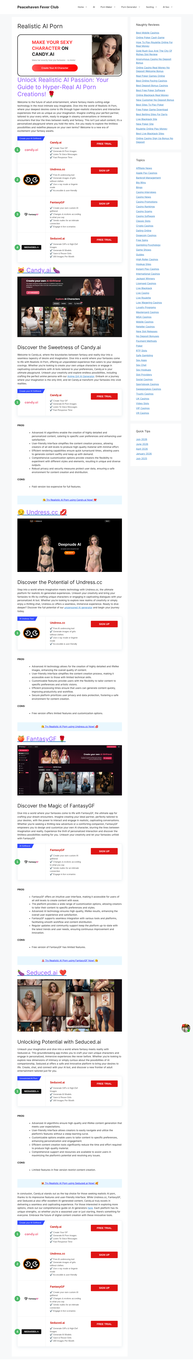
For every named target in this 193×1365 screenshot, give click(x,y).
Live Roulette (143, 297)
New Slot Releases (146, 331)
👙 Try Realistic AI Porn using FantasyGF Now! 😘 (70, 960)
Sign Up (104, 170)
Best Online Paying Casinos (151, 80)
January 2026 (144, 453)
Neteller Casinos (145, 326)
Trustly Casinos (144, 393)
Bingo (139, 187)
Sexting (150, 7)
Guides (140, 254)
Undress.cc (57, 169)
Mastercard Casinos (147, 312)
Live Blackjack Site (146, 119)
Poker (139, 345)
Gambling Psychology (148, 245)
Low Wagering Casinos (149, 302)
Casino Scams (144, 211)
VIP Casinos (143, 408)
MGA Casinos (143, 317)
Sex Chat (141, 365)
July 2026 (141, 439)
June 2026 (142, 444)
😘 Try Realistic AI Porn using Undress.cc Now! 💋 (69, 726)
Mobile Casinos (144, 321)
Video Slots (142, 403)
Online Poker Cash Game (150, 37)
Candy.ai (56, 142)
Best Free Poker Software (150, 90)
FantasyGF (57, 202)
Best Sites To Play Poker (150, 104)
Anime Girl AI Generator (80, 376)
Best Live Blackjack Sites (150, 133)
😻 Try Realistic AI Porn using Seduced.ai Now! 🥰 (69, 1183)
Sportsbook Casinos (147, 384)
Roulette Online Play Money (151, 128)
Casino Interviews (146, 192)
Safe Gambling (144, 355)
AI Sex (166, 7)
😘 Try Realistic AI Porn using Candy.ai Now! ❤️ (70, 499)
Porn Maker (106, 7)
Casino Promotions (146, 201)
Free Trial (104, 143)
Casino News (143, 197)
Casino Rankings (145, 206)
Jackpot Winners (145, 278)
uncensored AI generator (78, 607)
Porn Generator (129, 7)
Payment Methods (146, 341)
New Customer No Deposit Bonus (155, 100)
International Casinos (148, 273)
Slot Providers (144, 374)
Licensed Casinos (146, 283)
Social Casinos (144, 379)
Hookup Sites (143, 264)
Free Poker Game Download (152, 109)
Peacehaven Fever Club (38, 7)
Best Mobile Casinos (147, 32)
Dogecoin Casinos (146, 235)
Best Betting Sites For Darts (151, 114)
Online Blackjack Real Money (152, 95)
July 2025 (141, 458)
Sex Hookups (143, 369)
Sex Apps (141, 360)
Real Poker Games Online (150, 76)
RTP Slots (141, 350)
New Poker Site (145, 124)
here (90, 1208)
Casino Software (145, 216)
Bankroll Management (148, 177)
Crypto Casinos (144, 225)
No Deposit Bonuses (147, 336)
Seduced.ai (57, 238)
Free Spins (142, 240)
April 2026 (142, 449)
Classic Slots (143, 221)
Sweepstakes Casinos (148, 389)
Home (81, 7)
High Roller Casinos (147, 259)
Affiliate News (144, 168)
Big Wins (141, 182)
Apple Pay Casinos (146, 173)
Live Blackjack (144, 288)
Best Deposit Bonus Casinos (152, 85)
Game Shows (143, 249)
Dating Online (143, 230)
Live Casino (142, 293)
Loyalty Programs (146, 307)
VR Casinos (142, 413)
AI (94, 7)
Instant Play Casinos (147, 269)
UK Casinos (142, 398)
